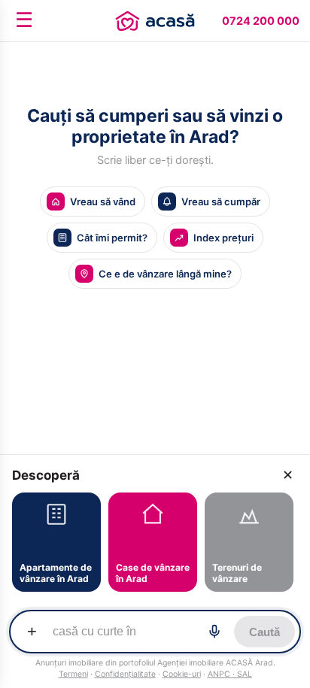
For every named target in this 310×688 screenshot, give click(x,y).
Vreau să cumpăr (220, 201)
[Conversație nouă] (154, 21)
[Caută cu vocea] (214, 632)
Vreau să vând (102, 201)
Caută (264, 632)
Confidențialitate (125, 674)
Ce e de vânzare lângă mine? (165, 274)
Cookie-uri (182, 674)
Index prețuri (223, 238)
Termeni (73, 674)
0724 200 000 (260, 21)
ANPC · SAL (230, 674)
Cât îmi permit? (112, 238)
